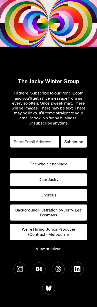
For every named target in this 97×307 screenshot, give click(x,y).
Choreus (48, 195)
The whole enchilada (48, 164)
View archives (48, 248)
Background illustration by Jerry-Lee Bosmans (48, 212)
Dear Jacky (48, 179)
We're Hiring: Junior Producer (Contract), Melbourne (49, 231)
